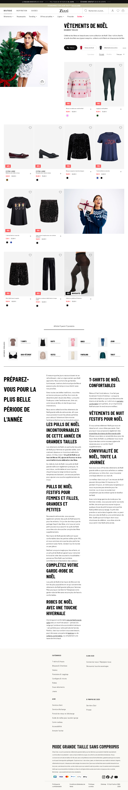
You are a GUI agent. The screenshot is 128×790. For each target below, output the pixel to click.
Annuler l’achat (57, 731)
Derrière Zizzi (91, 705)
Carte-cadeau (57, 722)
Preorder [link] (70, 16)
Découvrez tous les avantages (97, 666)
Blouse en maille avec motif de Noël (74, 108)
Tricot (111, 355)
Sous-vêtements (58, 687)
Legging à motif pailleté (102, 108)
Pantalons (81, 355)
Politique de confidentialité (57, 785)
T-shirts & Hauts (58, 661)
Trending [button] (32, 16)
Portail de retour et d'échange (63, 714)
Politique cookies (91, 785)
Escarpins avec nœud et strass (43, 173)
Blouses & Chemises (59, 666)
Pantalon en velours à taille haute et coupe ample (46, 299)
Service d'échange (59, 709)
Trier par (119, 54)
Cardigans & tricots (59, 678)
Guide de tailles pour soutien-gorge (65, 718)
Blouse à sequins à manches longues (75, 171)
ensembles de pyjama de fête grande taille (104, 433)
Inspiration (21, 11)
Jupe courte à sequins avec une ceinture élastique (46, 236)
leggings (71, 633)
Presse (89, 710)
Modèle (109, 54)
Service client (57, 705)
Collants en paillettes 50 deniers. (74, 298)
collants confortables (54, 636)
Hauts (51, 342)
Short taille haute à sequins (12, 298)
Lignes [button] (59, 16)
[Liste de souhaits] (90, 65)
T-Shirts (21, 342)
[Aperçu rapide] (90, 109)
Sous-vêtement (21, 355)
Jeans (111, 342)
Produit (101, 54)
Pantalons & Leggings (60, 674)
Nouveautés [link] (21, 16)
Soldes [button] (79, 16)
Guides (34, 11)
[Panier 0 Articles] (123, 10)
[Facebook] (107, 776)
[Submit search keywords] (86, 10)
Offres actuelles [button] (46, 16)
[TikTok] (112, 776)
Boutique (8, 11)
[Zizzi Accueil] (64, 10)
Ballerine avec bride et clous (13, 173)
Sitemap (103, 784)
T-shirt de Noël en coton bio (103, 171)
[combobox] (95, 11)
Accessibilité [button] (57, 726)
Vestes (51, 355)
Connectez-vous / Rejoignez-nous (98, 662)
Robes (81, 342)
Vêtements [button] (8, 16)
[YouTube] (116, 776)
